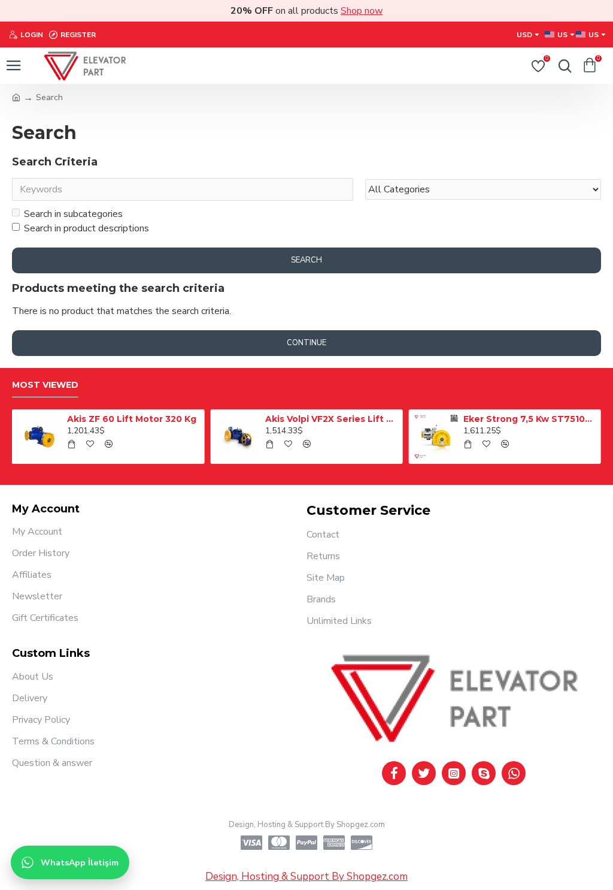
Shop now (362, 10)
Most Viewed (45, 385)
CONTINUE (306, 342)
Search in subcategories (73, 214)
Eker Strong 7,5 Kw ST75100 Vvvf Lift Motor (529, 419)
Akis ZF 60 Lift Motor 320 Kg (131, 419)
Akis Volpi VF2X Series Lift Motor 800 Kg (331, 419)
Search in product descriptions (86, 228)
